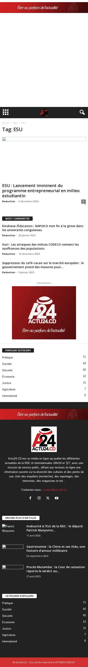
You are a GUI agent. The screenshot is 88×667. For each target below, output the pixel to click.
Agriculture (8, 389)
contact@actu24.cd (55, 489)
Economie (8, 376)
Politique (7, 357)
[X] (48, 498)
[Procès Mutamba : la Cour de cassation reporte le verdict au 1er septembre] (12, 573)
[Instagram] (40, 498)
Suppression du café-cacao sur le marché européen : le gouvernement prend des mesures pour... (43, 265)
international (9, 395)
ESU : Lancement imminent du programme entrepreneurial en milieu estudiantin (41, 191)
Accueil (5, 122)
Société (7, 363)
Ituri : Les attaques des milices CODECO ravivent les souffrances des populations (40, 246)
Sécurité (7, 370)
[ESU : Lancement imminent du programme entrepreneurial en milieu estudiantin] (44, 159)
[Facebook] (31, 498)
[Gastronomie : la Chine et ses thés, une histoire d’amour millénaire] (12, 552)
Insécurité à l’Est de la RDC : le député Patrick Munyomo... (54, 528)
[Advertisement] (44, 61)
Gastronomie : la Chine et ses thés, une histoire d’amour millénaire (55, 549)
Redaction (8, 201)
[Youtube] (57, 498)
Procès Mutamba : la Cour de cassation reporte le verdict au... (55, 569)
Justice (6, 383)
